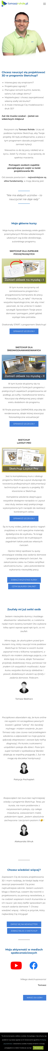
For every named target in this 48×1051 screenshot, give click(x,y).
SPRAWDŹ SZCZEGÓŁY (24, 331)
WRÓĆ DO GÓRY (35, 998)
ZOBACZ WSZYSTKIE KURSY (24, 580)
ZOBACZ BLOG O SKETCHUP (24, 931)
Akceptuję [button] (38, 1048)
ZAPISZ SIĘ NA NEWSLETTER (24, 924)
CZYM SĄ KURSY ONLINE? (24, 586)
